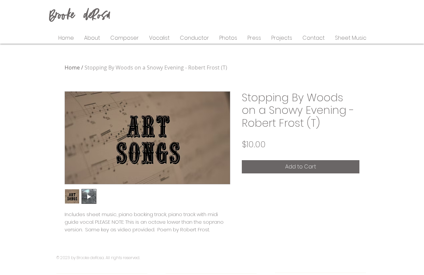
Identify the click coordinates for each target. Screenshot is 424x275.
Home (72, 67)
